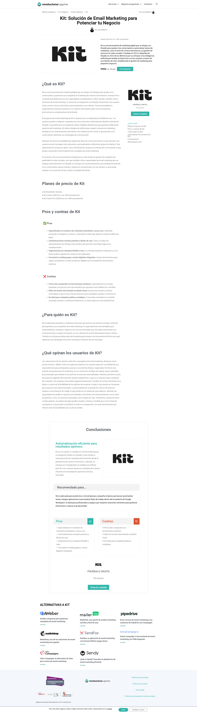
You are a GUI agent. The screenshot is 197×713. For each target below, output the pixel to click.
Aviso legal (140, 690)
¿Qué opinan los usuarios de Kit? (139, 135)
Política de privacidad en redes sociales (140, 696)
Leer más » (43, 624)
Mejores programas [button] (130, 4)
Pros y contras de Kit (136, 129)
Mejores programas (49, 12)
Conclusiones (133, 139)
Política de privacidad (140, 677)
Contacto (148, 4)
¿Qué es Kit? (133, 123)
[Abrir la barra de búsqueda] (156, 4)
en (108, 69)
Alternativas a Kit (134, 142)
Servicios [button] (112, 4)
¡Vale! (123, 710)
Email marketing (76, 12)
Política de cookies (140, 684)
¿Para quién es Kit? (135, 132)
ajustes (109, 709)
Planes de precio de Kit (137, 126)
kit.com (112, 69)
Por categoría (63, 12)
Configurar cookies (138, 710)
